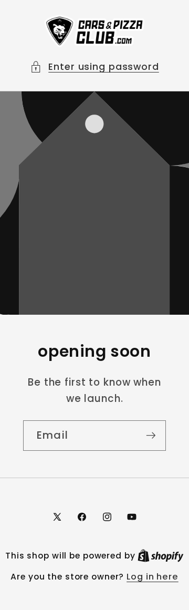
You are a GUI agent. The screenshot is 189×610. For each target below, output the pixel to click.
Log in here (152, 577)
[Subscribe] (150, 435)
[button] (94, 67)
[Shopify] (161, 556)
